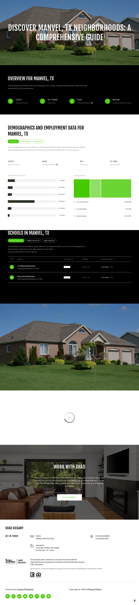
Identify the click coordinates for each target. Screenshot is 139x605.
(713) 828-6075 (102, 538)
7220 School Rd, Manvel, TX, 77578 (27, 268)
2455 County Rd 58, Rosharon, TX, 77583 (29, 279)
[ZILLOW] (31, 596)
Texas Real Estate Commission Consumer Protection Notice (53, 559)
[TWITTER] (37, 596)
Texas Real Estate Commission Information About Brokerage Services (57, 562)
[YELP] (43, 596)
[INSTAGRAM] (13, 596)
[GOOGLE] (48, 596)
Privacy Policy (94, 589)
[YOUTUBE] (25, 596)
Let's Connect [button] (69, 497)
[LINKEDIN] (19, 596)
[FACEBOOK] (7, 596)
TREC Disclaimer (36, 564)
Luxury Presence (25, 589)
